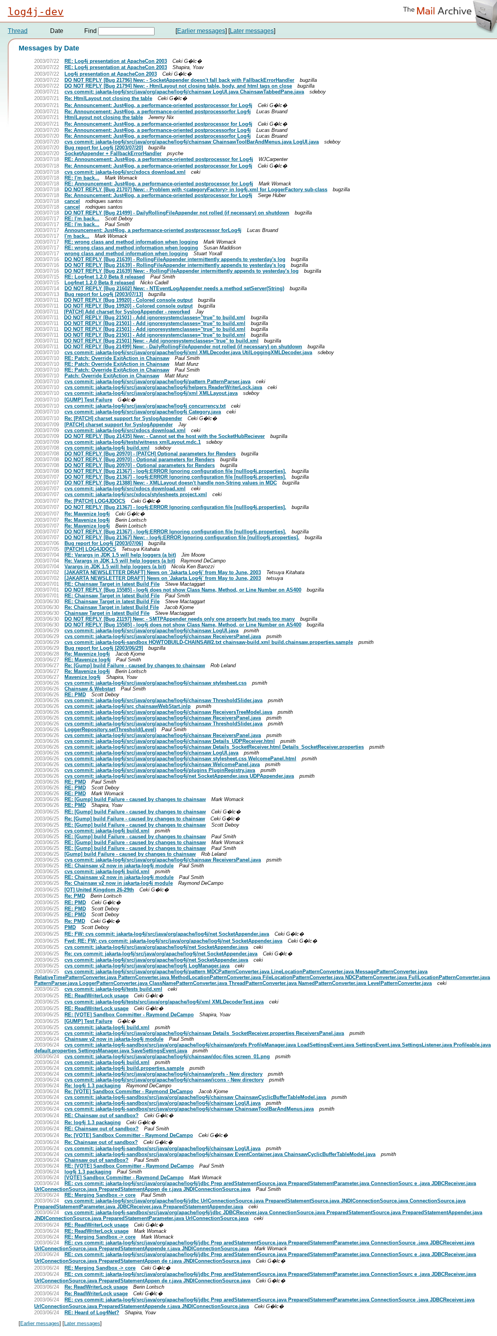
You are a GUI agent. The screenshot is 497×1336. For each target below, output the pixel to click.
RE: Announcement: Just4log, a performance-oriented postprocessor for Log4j (158, 159)
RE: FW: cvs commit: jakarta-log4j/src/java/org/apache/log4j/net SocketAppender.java (166, 934)
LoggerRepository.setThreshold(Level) (110, 729)
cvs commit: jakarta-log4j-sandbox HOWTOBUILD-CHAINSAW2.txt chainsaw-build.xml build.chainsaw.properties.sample (208, 642)
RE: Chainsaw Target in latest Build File (112, 584)
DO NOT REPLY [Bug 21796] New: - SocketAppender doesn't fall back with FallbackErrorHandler (179, 80)
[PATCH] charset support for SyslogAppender (118, 424)
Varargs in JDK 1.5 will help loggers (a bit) (115, 566)
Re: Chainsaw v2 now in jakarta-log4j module (118, 883)
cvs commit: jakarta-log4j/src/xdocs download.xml (125, 172)
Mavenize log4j (82, 677)
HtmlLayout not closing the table (103, 117)
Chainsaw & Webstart (89, 689)
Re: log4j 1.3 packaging (92, 1086)
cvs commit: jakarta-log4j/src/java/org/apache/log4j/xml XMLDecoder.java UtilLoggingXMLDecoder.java (188, 352)
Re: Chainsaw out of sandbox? (101, 1142)
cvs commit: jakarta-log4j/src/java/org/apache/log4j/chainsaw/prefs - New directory (163, 1074)
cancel (72, 201)
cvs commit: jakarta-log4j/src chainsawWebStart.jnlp (127, 706)
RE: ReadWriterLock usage (96, 996)
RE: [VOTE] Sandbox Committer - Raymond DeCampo (129, 1015)
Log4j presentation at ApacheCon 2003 (110, 74)
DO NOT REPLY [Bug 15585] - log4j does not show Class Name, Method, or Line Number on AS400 (182, 590)
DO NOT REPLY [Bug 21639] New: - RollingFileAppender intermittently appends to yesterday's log (181, 271)
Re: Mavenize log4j (87, 514)
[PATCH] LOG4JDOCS (90, 549)
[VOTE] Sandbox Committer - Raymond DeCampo (124, 1177)
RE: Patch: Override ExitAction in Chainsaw (116, 358)
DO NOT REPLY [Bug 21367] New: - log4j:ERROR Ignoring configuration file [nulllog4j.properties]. (181, 537)
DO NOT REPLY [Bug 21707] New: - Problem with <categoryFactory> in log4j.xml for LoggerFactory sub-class (195, 189)
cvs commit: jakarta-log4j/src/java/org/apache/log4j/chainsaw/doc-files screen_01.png (167, 1056)
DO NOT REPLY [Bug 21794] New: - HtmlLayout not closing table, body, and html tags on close (178, 86)
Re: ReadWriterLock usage (96, 1287)
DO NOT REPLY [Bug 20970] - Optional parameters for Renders (139, 459)
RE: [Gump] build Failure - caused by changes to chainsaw (135, 799)
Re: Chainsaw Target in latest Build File (111, 607)
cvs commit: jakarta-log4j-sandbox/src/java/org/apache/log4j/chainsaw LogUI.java (162, 1103)
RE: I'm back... (81, 178)
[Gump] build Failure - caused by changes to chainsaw (130, 854)
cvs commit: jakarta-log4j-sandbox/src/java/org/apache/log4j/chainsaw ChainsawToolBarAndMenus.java (189, 1109)
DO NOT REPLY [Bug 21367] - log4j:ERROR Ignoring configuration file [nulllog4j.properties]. (175, 471)
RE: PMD (75, 694)
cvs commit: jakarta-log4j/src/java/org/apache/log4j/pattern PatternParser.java (157, 381)
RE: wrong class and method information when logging (131, 242)
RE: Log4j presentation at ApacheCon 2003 (115, 61)
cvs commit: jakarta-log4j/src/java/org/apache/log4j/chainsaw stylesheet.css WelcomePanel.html (180, 758)
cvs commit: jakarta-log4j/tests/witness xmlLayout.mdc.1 (132, 442)
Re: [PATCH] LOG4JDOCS (94, 501)
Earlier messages (201, 31)
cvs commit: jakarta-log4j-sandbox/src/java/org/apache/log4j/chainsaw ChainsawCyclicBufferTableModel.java (195, 1097)
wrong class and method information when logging (126, 253)
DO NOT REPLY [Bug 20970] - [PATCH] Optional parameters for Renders (150, 454)
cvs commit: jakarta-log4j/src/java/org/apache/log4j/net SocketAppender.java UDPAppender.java (179, 776)
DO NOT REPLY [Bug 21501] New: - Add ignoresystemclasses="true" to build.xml (161, 341)
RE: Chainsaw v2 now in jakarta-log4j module (119, 866)
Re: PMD (74, 896)
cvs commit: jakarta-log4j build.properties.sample (124, 1068)
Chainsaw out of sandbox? (96, 1160)
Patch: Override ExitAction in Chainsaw (111, 376)
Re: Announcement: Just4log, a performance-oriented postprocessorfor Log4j (157, 111)
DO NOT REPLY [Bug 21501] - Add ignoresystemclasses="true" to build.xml (154, 317)
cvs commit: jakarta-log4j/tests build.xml (113, 989)
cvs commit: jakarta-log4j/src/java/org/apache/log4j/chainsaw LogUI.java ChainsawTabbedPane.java (184, 92)
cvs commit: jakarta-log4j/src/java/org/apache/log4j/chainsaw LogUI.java (151, 630)
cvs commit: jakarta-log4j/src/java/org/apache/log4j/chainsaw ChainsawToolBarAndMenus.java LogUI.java (191, 142)
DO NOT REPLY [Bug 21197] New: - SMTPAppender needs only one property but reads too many (179, 619)
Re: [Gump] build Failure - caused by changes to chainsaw (134, 665)
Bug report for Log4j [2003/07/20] (103, 148)
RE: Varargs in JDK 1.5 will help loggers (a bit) (120, 555)
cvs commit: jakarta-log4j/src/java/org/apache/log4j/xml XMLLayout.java (151, 393)
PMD (70, 927)
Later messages (252, 31)
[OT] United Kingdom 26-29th (99, 890)
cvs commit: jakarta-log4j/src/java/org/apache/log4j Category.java (142, 412)
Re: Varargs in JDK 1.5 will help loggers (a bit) (119, 561)
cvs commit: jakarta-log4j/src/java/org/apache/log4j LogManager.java (146, 966)
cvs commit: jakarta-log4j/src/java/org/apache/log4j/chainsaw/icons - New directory (164, 1080)
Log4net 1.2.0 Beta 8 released (99, 283)
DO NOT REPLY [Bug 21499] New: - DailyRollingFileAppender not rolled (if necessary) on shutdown (183, 347)
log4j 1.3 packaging (87, 1172)
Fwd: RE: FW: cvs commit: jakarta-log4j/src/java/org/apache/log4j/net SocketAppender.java (173, 941)
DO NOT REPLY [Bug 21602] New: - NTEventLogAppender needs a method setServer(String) (174, 288)
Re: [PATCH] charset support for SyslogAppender (123, 418)
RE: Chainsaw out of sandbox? (101, 1115)
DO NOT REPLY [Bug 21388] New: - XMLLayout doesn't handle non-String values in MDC (170, 483)
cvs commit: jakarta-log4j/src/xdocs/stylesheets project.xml (135, 494)
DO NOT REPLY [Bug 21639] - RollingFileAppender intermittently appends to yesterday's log (174, 259)
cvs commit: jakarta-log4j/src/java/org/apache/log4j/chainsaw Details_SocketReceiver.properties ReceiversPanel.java (204, 1033)
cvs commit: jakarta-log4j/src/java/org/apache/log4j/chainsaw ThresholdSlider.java (163, 700)
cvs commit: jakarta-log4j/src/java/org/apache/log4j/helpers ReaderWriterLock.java (163, 387)
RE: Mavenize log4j (87, 660)
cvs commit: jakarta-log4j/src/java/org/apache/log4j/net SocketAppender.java (156, 947)
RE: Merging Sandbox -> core (100, 1195)
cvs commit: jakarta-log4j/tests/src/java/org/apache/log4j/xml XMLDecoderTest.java (164, 1002)
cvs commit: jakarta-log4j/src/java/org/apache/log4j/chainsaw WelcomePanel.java (162, 764)
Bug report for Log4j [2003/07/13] (103, 294)
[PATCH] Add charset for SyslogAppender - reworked (127, 312)
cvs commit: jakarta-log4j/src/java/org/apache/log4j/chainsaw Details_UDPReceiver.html (169, 741)
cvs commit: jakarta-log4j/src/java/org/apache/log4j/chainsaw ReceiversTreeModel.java (168, 712)
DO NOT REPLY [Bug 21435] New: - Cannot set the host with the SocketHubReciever (164, 436)
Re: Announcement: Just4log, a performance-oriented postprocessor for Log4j (158, 105)
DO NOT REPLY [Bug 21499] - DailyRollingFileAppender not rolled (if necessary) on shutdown (176, 213)
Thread (18, 31)
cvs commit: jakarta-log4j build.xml (106, 448)
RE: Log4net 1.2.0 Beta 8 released (104, 277)
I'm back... (76, 236)
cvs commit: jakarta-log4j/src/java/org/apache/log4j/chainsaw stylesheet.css (155, 683)
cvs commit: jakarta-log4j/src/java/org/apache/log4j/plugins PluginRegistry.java (159, 770)
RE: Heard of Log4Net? (91, 1312)
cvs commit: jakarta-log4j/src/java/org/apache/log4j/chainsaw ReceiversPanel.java (162, 636)
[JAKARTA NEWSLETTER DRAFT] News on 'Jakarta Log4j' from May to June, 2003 (162, 572)
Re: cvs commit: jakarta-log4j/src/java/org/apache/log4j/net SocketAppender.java (160, 954)
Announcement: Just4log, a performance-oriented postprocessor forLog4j (153, 230)
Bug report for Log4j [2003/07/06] (103, 543)
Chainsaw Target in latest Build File (106, 613)
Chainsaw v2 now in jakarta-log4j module (113, 1039)
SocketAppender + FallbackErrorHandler (113, 153)
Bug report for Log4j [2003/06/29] (103, 648)
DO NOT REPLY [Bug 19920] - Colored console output (128, 300)
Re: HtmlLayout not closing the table (108, 98)
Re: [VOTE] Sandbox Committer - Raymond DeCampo (128, 1091)
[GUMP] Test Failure (88, 400)
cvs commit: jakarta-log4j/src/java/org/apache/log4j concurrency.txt (145, 406)
